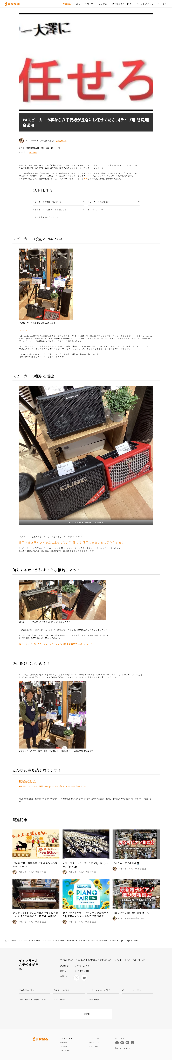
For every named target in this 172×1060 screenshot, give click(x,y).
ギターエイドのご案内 (131, 990)
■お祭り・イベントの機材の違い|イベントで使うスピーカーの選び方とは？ (53, 786)
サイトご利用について (96, 1046)
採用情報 (63, 1042)
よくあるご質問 (66, 1038)
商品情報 (33, 152)
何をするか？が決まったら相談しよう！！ (52, 209)
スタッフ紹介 (59, 999)
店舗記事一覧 (61, 141)
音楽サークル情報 (61, 990)
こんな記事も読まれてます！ (46, 217)
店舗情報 (67, 3)
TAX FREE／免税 (94, 1038)
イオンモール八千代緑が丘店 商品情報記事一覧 (60, 940)
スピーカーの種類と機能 (99, 201)
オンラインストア (84, 3)
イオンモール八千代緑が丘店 (29, 940)
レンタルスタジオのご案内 (99, 990)
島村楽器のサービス (121, 3)
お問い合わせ (65, 1050)
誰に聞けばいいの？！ (98, 209)
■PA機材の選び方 (27, 781)
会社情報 (63, 1046)
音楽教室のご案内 (27, 990)
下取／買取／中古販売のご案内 (32, 999)
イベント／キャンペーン (148, 3)
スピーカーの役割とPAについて (47, 201)
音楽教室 (102, 3)
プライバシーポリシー (96, 1042)
